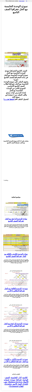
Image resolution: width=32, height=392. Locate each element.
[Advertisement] (16, 34)
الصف (7, 378)
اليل (20, 378)
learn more (21, 1)
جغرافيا (19, 380)
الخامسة (14, 378)
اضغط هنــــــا (9, 99)
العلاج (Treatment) (16, 386)
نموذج (12, 380)
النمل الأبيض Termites (13, 384)
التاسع (25, 378)
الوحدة (25, 380)
